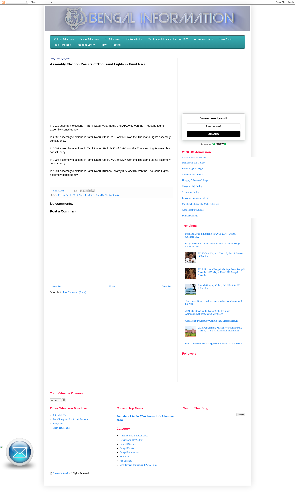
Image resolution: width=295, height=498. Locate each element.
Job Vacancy (126, 460)
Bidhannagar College (192, 162)
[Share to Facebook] (90, 190)
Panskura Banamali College (195, 192)
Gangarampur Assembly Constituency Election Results (211, 320)
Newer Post (56, 286)
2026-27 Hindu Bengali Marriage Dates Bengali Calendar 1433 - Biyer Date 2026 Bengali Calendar (221, 272)
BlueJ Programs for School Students (70, 419)
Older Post (167, 286)
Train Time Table (61, 427)
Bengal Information (129, 452)
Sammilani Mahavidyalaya (195, 216)
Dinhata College (190, 210)
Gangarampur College (193, 204)
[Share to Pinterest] (92, 190)
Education (125, 456)
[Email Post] (75, 190)
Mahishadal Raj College (193, 157)
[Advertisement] (111, 91)
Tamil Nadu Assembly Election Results (102, 195)
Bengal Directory (128, 444)
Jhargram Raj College (192, 180)
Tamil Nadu (78, 195)
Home (112, 286)
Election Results (65, 195)
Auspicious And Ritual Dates (134, 435)
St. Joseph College (191, 186)
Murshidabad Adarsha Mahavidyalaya (200, 198)
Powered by (206, 144)
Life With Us (59, 415)
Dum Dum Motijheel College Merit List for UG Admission (213, 343)
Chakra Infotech (61, 473)
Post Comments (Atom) (74, 292)
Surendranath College (192, 168)
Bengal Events (127, 448)
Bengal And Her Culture (132, 440)
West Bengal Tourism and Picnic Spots (138, 465)
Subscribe (214, 134)
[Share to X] (87, 190)
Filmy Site (58, 423)
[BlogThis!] (84, 190)
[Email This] (81, 190)
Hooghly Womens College (195, 174)
